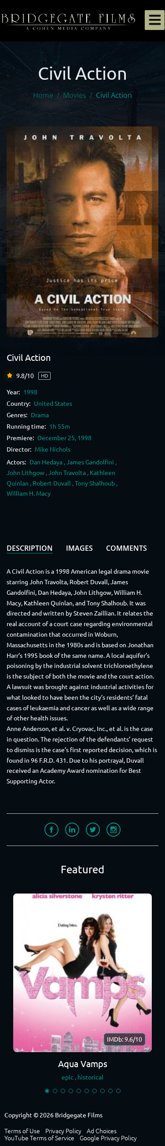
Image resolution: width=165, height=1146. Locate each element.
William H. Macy (29, 493)
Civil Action (29, 357)
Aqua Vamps (82, 1064)
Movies (74, 95)
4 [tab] (71, 1091)
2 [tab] (55, 1091)
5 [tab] (79, 1091)
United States (53, 403)
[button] (154, 20)
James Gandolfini (90, 462)
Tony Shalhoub (95, 483)
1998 (30, 392)
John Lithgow (25, 472)
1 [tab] (47, 1091)
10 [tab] (118, 1091)
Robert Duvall (52, 483)
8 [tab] (102, 1091)
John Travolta (67, 472)
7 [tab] (94, 1091)
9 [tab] (110, 1091)
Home (43, 95)
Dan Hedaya (45, 462)
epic (67, 1077)
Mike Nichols (52, 449)
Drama (40, 415)
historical (90, 1077)
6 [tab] (86, 1091)
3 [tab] (63, 1091)
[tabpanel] (82, 989)
